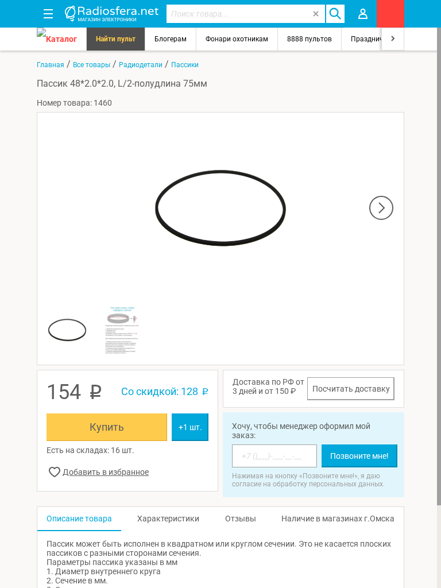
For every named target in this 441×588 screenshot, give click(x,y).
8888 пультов (309, 39)
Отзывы (240, 518)
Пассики (185, 65)
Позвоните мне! (359, 456)
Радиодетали (141, 65)
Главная (50, 65)
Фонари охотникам (237, 39)
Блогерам (170, 39)
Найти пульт (116, 39)
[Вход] (363, 14)
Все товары (91, 65)
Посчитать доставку (351, 388)
